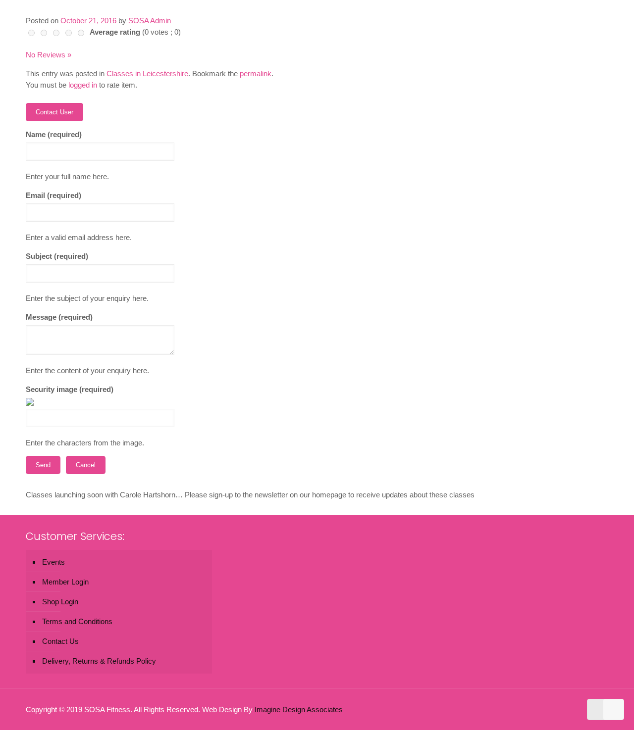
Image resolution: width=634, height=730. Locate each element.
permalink (255, 73)
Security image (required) (69, 389)
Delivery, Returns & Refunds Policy (99, 661)
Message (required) (59, 317)
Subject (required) (57, 256)
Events (53, 562)
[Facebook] (545, 709)
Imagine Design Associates (299, 709)
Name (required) (54, 134)
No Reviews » (48, 54)
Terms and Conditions (77, 621)
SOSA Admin (149, 20)
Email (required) (53, 195)
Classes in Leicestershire (147, 73)
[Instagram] (572, 709)
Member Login (65, 582)
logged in (82, 85)
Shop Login (60, 601)
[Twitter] (558, 709)
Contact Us (60, 641)
